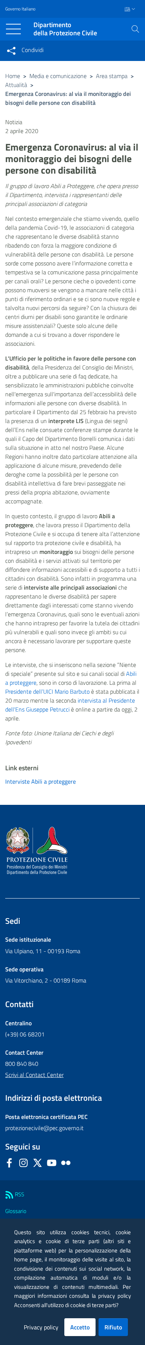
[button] (135, 29)
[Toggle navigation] (13, 29)
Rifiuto (113, 1327)
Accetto (80, 1327)
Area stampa (112, 75)
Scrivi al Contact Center (34, 1074)
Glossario (15, 1211)
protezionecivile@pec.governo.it (44, 1127)
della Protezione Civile (65, 29)
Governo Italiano (20, 9)
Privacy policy (41, 1327)
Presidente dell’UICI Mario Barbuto (47, 691)
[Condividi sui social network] (11, 51)
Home (12, 75)
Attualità (16, 84)
